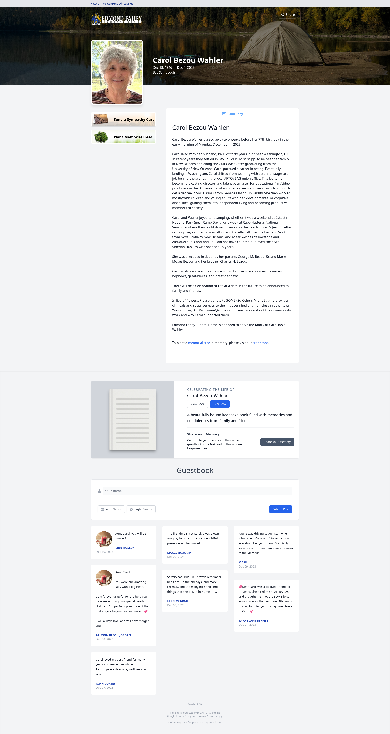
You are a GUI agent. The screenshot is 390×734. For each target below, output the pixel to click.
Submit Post (281, 509)
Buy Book (220, 404)
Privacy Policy (183, 716)
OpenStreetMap (199, 722)
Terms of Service (206, 716)
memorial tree (199, 342)
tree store (260, 342)
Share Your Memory (277, 442)
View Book (197, 404)
